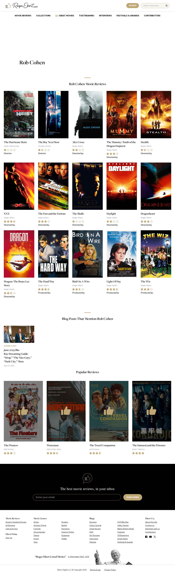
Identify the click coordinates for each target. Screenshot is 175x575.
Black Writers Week (125, 529)
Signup (132, 5)
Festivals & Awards (128, 16)
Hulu (36, 542)
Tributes (92, 542)
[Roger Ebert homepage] (22, 5)
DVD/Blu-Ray (123, 522)
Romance (65, 529)
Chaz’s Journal (95, 525)
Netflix (64, 525)
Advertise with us (152, 529)
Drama (36, 535)
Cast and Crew (12, 529)
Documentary (39, 532)
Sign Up (9, 538)
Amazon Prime (40, 525)
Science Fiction (67, 532)
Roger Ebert (122, 539)
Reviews (92, 522)
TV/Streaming (86, 16)
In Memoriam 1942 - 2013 (78, 557)
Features (121, 532)
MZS (91, 532)
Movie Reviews (23, 16)
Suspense (65, 535)
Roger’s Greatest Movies (16, 522)
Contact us (149, 525)
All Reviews (10, 525)
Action (36, 522)
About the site (151, 522)
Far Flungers (94, 535)
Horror (36, 539)
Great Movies (66, 16)
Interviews (105, 16)
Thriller (64, 539)
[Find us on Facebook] (146, 537)
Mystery (64, 522)
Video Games (123, 525)
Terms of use (95, 570)
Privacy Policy (110, 570)
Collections (43, 16)
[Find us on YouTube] (150, 537)
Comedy (37, 529)
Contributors (152, 16)
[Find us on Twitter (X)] (155, 537)
